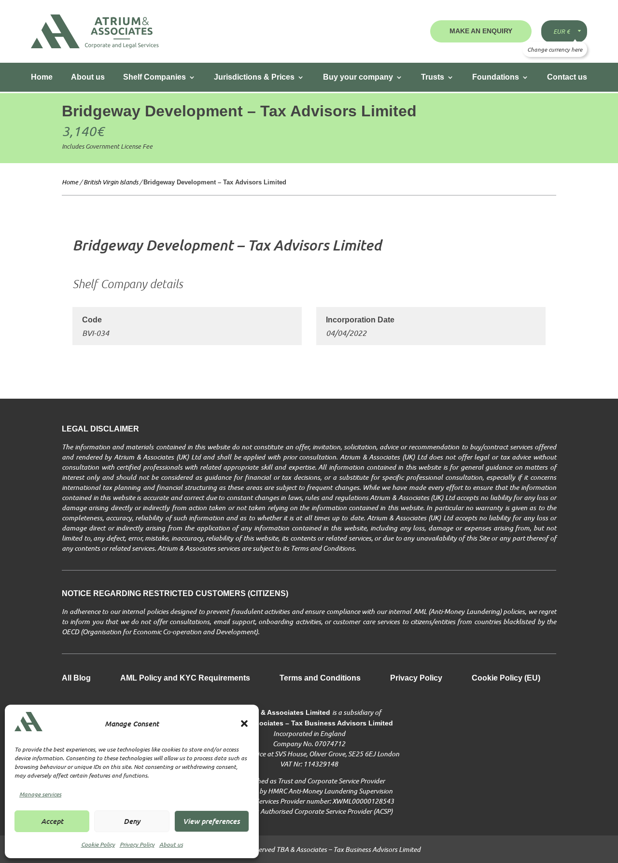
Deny (132, 821)
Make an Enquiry (480, 31)
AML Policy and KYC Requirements (185, 678)
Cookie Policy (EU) (506, 678)
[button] (244, 723)
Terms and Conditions (320, 678)
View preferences (211, 821)
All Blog (76, 678)
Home (42, 77)
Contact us (567, 77)
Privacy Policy (137, 844)
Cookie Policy (98, 844)
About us (171, 844)
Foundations (495, 77)
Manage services (40, 794)
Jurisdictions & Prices (254, 77)
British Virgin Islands (111, 182)
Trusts (432, 77)
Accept (52, 821)
